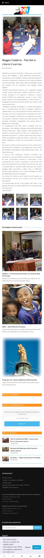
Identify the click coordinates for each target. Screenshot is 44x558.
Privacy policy (7, 478)
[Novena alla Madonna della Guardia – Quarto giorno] (5, 449)
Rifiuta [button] (27, 547)
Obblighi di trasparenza (10, 487)
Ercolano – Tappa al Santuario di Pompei (25, 457)
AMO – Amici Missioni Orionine (13, 327)
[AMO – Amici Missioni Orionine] (22, 304)
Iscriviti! (22, 424)
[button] (4, 556)
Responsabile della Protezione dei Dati (15, 485)
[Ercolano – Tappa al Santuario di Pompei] (5, 459)
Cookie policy (7, 482)
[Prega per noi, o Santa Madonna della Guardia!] (22, 357)
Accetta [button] (37, 547)
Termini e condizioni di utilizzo (12, 480)
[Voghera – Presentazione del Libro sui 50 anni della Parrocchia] (22, 251)
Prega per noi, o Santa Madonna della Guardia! (19, 380)
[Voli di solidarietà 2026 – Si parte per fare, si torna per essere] (5, 440)
